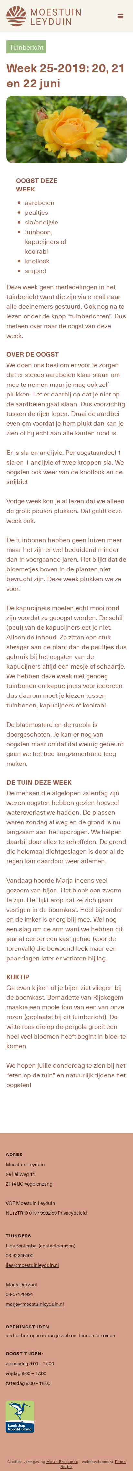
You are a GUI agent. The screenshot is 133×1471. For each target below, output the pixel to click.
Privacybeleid (72, 1212)
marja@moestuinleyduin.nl (35, 1303)
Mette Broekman (62, 1461)
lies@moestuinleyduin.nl (32, 1265)
